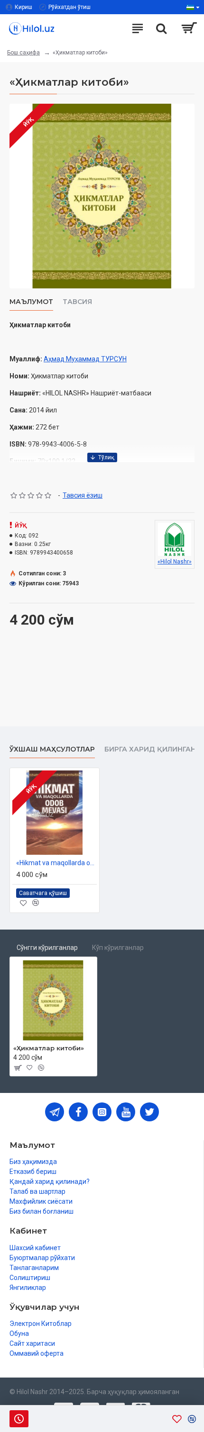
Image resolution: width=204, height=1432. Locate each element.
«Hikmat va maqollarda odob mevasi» (56, 863)
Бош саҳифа (23, 52)
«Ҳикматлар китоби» (48, 1048)
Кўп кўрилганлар (118, 947)
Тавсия (77, 302)
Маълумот (31, 302)
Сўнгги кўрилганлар (47, 947)
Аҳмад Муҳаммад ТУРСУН (85, 359)
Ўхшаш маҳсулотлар (52, 749)
